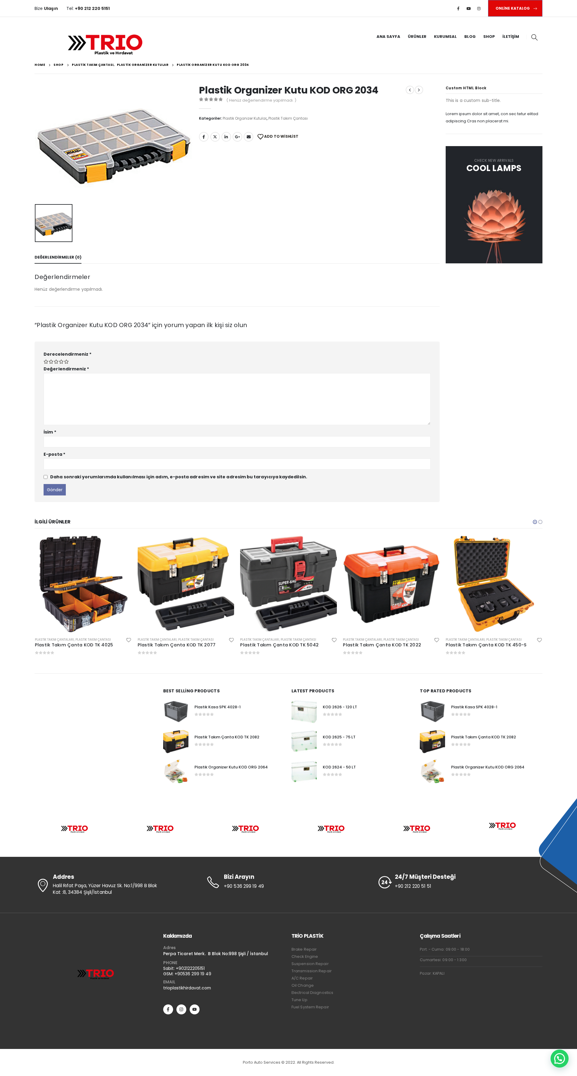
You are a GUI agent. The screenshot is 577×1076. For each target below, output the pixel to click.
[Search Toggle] (534, 37)
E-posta (54, 454)
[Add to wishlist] (58, 639)
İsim (50, 432)
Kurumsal (445, 36)
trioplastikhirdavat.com (187, 988)
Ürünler (417, 36)
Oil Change (303, 985)
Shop (489, 36)
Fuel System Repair (310, 1007)
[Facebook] (458, 8)
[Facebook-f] (168, 1009)
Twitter (215, 137)
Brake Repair (304, 949)
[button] (535, 522)
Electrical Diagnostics (312, 992)
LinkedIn (226, 137)
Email (248, 137)
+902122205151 (190, 968)
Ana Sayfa (388, 36)
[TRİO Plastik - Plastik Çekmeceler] (105, 43)
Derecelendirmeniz (67, 354)
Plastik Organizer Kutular (245, 118)
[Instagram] (479, 8)
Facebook (204, 137)
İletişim (510, 36)
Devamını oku (51, 545)
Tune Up (299, 999)
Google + (237, 137)
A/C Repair (302, 978)
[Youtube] (468, 8)
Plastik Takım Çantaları (86, 639)
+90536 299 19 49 (193, 974)
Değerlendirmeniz (66, 369)
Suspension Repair (310, 963)
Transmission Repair (312, 970)
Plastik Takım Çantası (288, 118)
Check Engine (305, 956)
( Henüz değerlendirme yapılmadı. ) (261, 100)
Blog (470, 36)
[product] (115, 584)
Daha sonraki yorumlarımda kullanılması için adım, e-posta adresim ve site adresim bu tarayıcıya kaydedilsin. (178, 477)
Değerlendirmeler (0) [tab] (58, 257)
